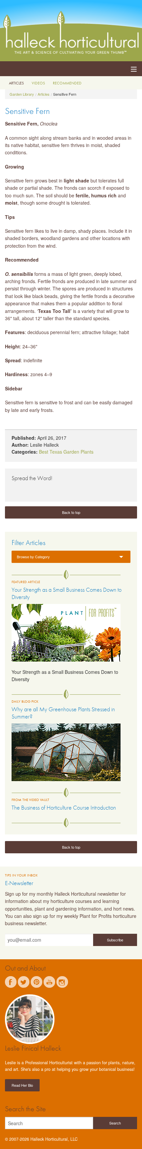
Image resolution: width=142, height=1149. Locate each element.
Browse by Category (33, 556)
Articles (16, 83)
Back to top (71, 512)
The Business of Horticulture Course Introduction (64, 807)
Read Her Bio (22, 1085)
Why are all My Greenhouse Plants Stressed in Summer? (63, 712)
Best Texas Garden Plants (66, 451)
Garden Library (22, 94)
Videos (38, 83)
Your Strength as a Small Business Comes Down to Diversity (67, 593)
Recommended (67, 83)
